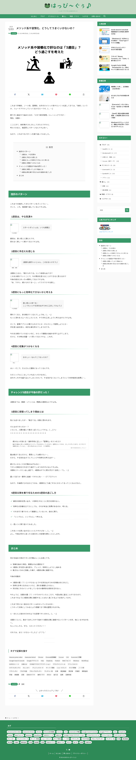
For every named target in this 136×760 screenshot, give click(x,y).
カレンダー (26, 668)
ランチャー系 (48, 671)
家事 (105, 186)
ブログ (105, 145)
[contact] (69, 750)
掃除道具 (85, 671)
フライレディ (13, 671)
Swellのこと (107, 149)
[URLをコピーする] (83, 94)
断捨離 (17, 675)
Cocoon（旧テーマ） (110, 161)
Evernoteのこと (108, 169)
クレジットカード (37, 668)
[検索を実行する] (127, 210)
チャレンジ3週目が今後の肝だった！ (33, 166)
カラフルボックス (14, 668)
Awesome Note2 (30, 657)
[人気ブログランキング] (104, 229)
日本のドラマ (31, 675)
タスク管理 (72, 668)
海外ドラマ (41, 675)
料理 (10, 675)
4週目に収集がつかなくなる (31, 163)
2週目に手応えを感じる (29, 157)
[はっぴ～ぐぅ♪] (68, 6)
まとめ (21, 175)
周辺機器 (63, 671)
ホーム (52, 753)
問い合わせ (67, 753)
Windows (76, 661)
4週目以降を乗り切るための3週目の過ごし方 (37, 172)
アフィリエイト (73, 664)
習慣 (61, 675)
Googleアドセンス (32, 661)
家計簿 (71, 671)
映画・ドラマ (107, 194)
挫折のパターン (25, 151)
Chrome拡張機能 (51, 657)
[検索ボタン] (104, 16)
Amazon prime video (15, 657)
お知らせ (24, 664)
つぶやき (13, 33)
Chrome (40, 657)
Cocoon (61, 657)
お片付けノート (14, 664)
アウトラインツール (59, 664)
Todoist (57, 661)
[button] (14, 94)
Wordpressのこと (109, 153)
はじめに (58, 753)
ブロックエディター (36, 671)
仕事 (56, 671)
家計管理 (106, 190)
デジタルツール (108, 165)
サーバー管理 (50, 668)
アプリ (106, 178)
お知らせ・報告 (108, 157)
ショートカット (62, 668)
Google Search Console (16, 661)
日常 (22, 675)
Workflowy (85, 661)
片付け (49, 675)
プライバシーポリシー (79, 753)
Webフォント (66, 661)
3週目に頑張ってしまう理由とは (32, 169)
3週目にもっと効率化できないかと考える (35, 160)
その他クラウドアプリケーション (40, 664)
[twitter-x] (67, 750)
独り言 (56, 675)
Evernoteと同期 (76, 657)
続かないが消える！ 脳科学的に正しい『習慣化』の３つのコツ (37, 441)
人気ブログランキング (106, 232)
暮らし (105, 182)
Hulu (42, 661)
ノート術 (81, 668)
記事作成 (68, 675)
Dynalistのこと (108, 173)
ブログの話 (23, 671)
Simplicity (49, 661)
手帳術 (77, 671)
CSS (67, 657)
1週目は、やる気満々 (29, 154)
